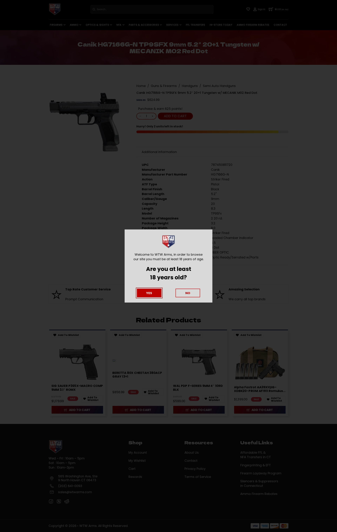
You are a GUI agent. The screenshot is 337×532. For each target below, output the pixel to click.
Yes (149, 293)
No (187, 293)
